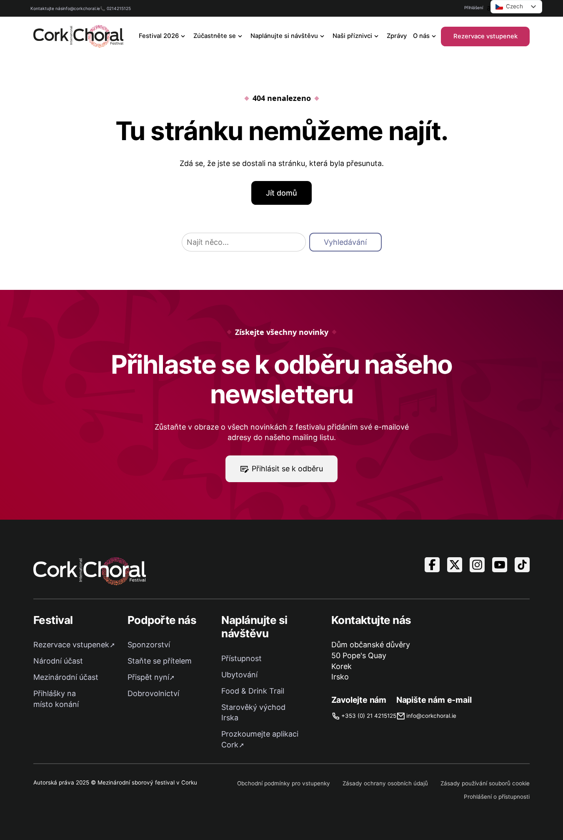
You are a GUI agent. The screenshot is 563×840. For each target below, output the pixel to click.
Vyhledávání (345, 242)
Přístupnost (241, 658)
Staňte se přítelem (160, 660)
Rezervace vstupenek (485, 36)
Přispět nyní (148, 677)
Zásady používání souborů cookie (485, 783)
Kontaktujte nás (46, 8)
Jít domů (281, 193)
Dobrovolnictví (153, 693)
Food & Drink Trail (252, 691)
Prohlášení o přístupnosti (497, 796)
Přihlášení (473, 7)
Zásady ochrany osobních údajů (385, 783)
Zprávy (397, 36)
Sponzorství (149, 644)
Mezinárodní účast (65, 677)
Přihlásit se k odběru (287, 468)
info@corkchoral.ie (81, 8)
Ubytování (239, 674)
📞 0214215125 (115, 8)
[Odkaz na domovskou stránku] (78, 36)
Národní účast (58, 660)
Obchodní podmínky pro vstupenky (283, 783)
